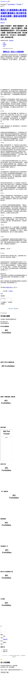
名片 (4, 46)
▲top (2, 293)
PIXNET (6, 655)
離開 (7, 672)
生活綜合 (11, 291)
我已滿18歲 (3, 672)
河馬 (2, 278)
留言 (11, 287)
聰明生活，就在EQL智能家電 (13, 52)
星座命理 (11, 40)
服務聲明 (14, 656)
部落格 (4, 44)
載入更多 (2, 295)
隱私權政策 (23, 655)
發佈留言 (2, 303)
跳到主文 (3, 22)
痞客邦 (7, 287)
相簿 (4, 43)
